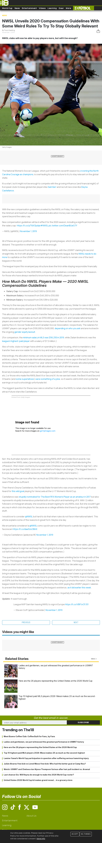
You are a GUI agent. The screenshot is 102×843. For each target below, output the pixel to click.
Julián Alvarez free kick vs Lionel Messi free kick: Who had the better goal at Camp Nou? (45, 764)
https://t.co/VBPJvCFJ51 (77, 604)
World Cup (7, 8)
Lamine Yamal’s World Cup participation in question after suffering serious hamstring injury (46, 758)
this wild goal (18, 491)
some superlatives (25, 379)
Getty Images (7, 147)
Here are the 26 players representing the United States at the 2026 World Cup (55, 680)
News (17, 8)
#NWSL (44, 225)
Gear (61, 8)
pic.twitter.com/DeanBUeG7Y (62, 225)
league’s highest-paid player (16, 341)
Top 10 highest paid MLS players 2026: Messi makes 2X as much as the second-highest (44, 753)
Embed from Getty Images (21, 397)
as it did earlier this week (79, 587)
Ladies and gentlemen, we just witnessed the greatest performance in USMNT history (44, 742)
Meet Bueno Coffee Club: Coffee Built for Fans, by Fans (29, 736)
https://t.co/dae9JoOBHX (25, 529)
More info (41, 838)
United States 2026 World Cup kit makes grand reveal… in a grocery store (38, 780)
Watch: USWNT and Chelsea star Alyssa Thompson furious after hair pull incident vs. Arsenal (47, 769)
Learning (52, 8)
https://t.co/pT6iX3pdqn (29, 225)
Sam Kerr (52, 187)
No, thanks (86, 834)
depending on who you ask (67, 328)
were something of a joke (47, 379)
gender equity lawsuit (24, 331)
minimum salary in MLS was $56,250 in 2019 (43, 337)
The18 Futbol (83, 8)
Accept (75, 834)
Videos (42, 8)
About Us (32, 815)
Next (76, 622)
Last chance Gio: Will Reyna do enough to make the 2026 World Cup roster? (39, 775)
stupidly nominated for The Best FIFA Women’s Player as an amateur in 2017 (55, 496)
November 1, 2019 (28, 231)
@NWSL (29, 516)
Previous (26, 622)
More (68, 8)
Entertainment (29, 8)
